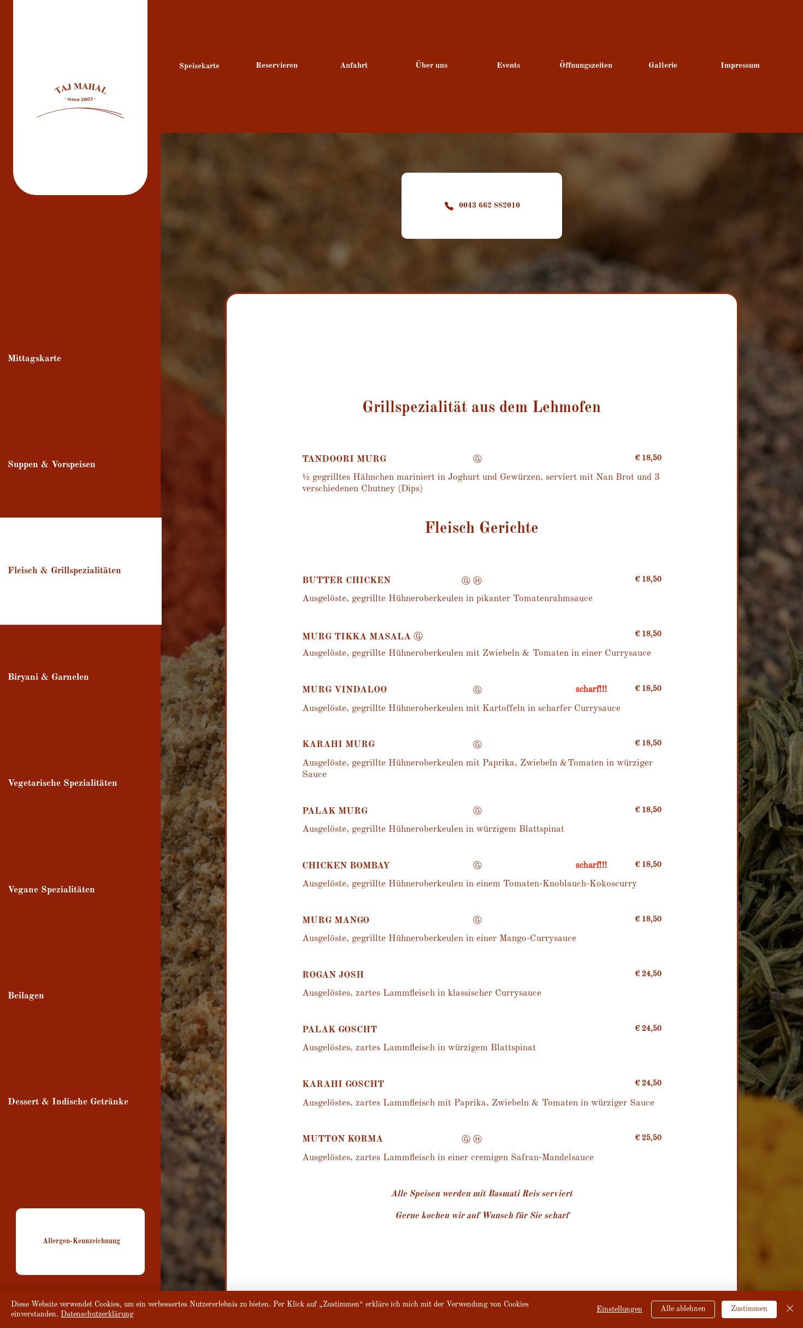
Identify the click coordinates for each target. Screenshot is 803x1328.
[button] (80, 1241)
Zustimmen (749, 1309)
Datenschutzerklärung (97, 1314)
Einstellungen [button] (619, 1309)
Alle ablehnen (683, 1309)
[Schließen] (789, 1309)
